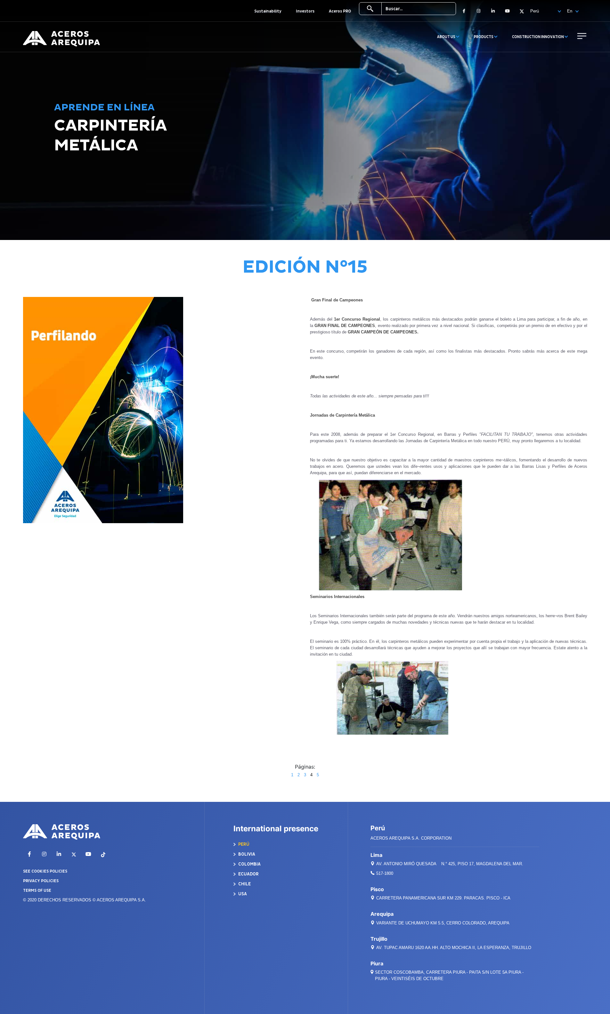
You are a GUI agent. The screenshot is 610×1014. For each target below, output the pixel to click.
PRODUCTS (484, 37)
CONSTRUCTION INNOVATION (538, 37)
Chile (244, 884)
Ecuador (248, 874)
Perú (243, 844)
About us (446, 37)
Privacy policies (41, 880)
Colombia (249, 864)
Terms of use (37, 890)
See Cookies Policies (45, 871)
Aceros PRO (340, 11)
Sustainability (267, 11)
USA (242, 894)
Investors (305, 11)
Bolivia (246, 854)
